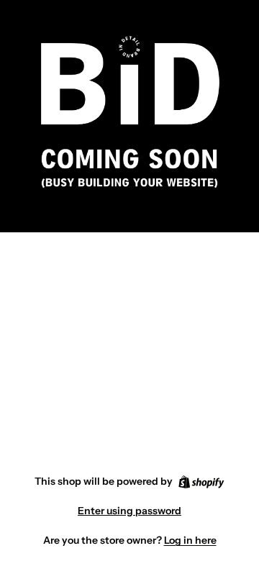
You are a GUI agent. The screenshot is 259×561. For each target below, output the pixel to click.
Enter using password (129, 510)
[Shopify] (201, 481)
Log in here (190, 540)
